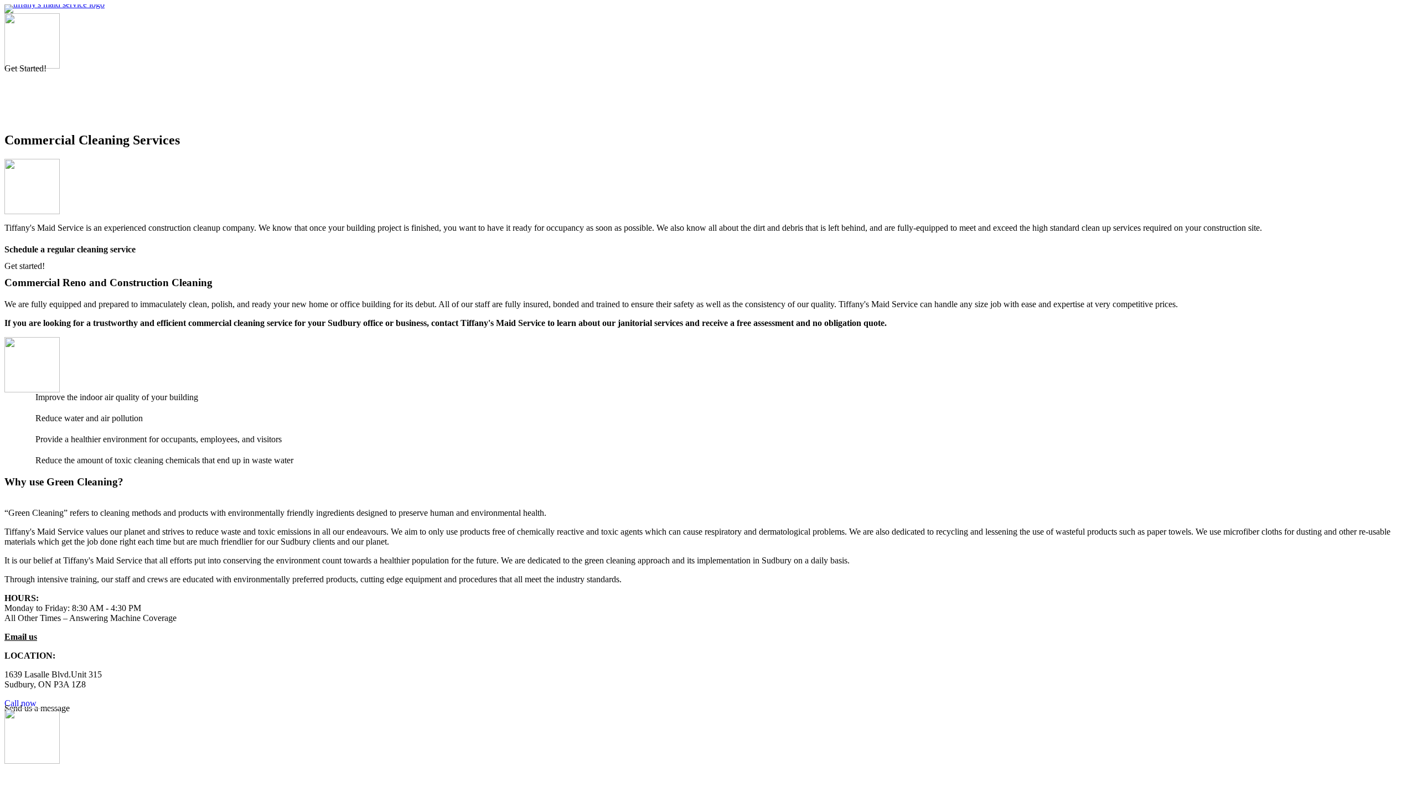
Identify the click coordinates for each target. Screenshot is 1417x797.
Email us (20, 636)
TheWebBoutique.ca (1374, 777)
